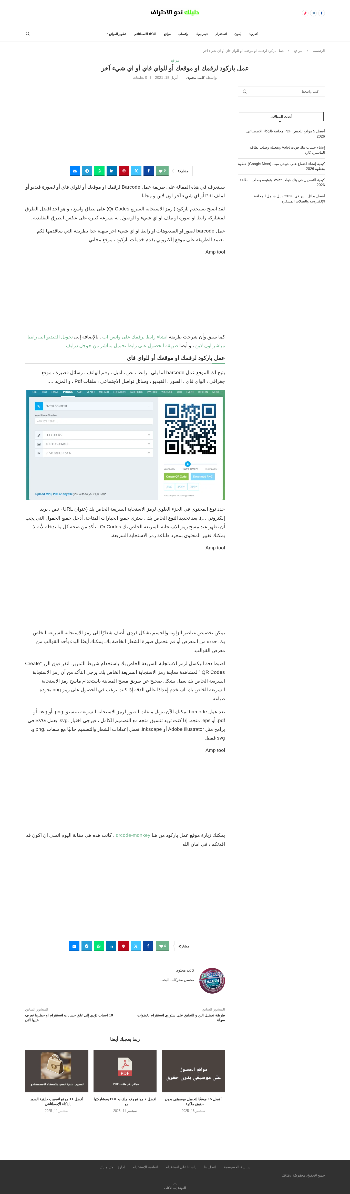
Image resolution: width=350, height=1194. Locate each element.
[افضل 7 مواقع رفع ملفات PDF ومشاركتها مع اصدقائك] (125, 1071)
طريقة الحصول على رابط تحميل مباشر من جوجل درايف (122, 345)
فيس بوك (202, 34)
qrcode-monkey (133, 835)
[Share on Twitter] (136, 171)
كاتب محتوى (195, 77)
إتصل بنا (210, 1167)
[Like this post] (160, 171)
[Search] (27, 34)
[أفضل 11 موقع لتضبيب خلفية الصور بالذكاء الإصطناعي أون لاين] (56, 1071)
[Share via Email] (75, 171)
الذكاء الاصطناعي (145, 34)
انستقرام (221, 34)
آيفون (237, 34)
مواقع (167, 34)
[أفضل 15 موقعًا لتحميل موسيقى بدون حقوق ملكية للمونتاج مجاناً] (193, 1071)
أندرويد (253, 34)
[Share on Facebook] (148, 171)
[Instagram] (313, 13)
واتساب (183, 34)
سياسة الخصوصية (237, 1167)
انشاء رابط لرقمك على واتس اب (135, 336)
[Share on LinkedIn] (112, 171)
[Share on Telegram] (87, 171)
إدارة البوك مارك (112, 1167)
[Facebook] (321, 13)
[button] (125, 1121)
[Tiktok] (305, 13)
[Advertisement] (125, 122)
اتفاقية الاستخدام (145, 1167)
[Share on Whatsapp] (99, 171)
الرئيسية (319, 51)
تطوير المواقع (117, 34)
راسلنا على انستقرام (181, 1167)
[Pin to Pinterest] (124, 171)
